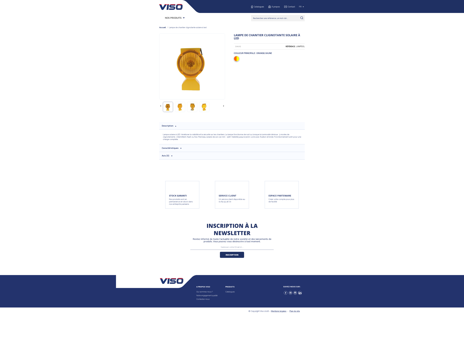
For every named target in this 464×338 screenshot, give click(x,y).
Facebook (285, 292)
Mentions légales (278, 311)
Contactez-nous (203, 299)
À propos (276, 7)
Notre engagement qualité (207, 295)
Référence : (291, 46)
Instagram (295, 292)
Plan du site (294, 311)
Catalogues (259, 7)
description (167, 125)
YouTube (290, 292)
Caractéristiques (170, 148)
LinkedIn (300, 292)
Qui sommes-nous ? (204, 292)
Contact (291, 7)
